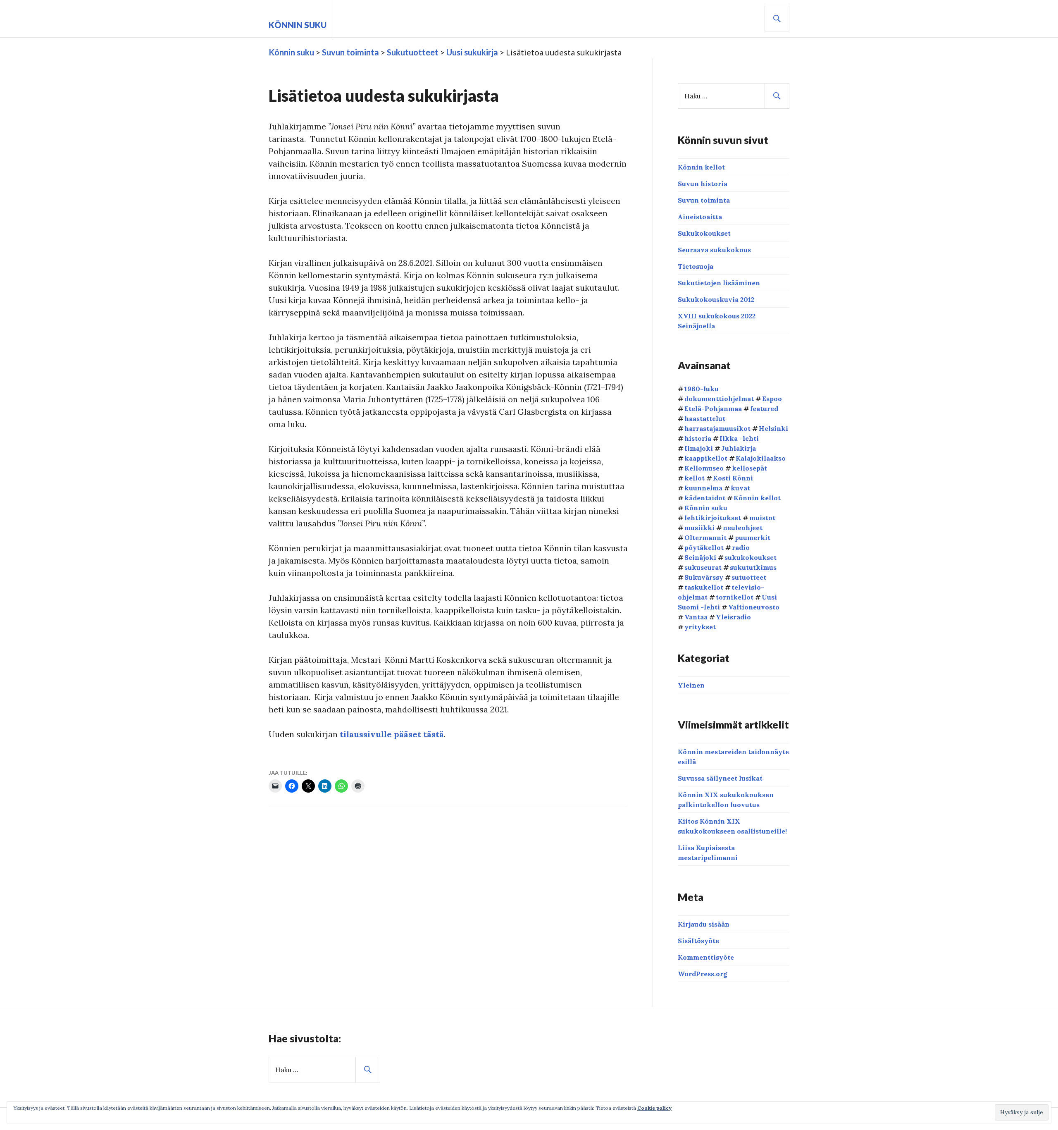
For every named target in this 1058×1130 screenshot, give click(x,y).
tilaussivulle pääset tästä (392, 734)
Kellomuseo (704, 468)
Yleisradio (733, 617)
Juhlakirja (738, 448)
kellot (694, 478)
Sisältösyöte (698, 940)
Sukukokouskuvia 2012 (716, 299)
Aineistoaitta (700, 217)
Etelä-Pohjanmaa (713, 408)
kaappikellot (705, 458)
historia (697, 438)
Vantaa (696, 617)
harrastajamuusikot (717, 428)
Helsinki (773, 428)
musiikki (699, 527)
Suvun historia (702, 183)
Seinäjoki (700, 557)
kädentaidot (704, 498)
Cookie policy (654, 1108)
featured (764, 408)
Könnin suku (297, 25)
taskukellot (703, 587)
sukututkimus (753, 567)
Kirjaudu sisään (703, 924)
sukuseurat (703, 567)
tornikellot (734, 597)
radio (741, 547)
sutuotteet (749, 577)
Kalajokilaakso (761, 458)
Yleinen (691, 685)
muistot (762, 518)
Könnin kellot (701, 167)
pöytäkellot (704, 547)
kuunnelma (703, 488)
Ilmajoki (698, 448)
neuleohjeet (743, 527)
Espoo (772, 398)
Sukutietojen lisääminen (719, 283)
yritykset (700, 627)
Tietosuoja (695, 266)
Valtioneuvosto (753, 607)
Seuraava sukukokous (714, 250)
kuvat (740, 488)
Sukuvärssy (703, 577)
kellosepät (749, 468)
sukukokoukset (750, 557)
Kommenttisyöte (706, 957)
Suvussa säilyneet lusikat (720, 778)
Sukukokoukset (704, 233)
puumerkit (752, 537)
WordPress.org (702, 974)
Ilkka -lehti (739, 438)
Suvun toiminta (704, 200)
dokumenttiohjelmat (719, 398)
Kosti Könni (733, 478)
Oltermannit (705, 537)
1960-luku (701, 389)
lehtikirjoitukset (712, 518)
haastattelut (704, 418)
